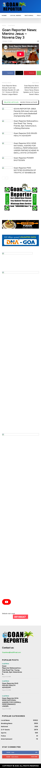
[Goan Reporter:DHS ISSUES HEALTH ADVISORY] (7, 135)
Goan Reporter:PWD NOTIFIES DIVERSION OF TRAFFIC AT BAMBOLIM (25, 170)
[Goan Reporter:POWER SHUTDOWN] (7, 160)
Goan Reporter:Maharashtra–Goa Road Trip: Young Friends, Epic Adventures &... (12, 670)
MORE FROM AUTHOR (28, 102)
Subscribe (34, 757)
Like (36, 752)
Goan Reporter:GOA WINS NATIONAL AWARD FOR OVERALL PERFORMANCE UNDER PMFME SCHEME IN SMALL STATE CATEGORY (26, 148)
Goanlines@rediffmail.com (11, 652)
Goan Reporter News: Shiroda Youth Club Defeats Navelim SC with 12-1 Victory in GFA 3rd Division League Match (10, 90)
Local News (11, 25)
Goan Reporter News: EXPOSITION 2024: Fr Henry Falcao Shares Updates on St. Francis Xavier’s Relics (31, 90)
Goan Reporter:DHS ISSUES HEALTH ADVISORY (10, 685)
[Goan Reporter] (14, 6)
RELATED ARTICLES (11, 102)
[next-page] (6, 178)
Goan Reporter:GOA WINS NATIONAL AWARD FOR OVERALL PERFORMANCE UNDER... (11, 702)
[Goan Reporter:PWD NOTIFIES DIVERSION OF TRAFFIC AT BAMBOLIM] (7, 170)
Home (4, 25)
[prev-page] (3, 178)
